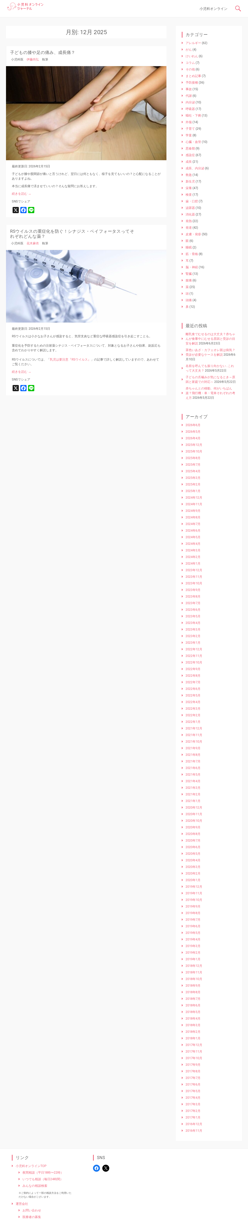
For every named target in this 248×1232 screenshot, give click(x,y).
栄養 (189, 188)
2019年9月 (193, 906)
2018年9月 (193, 985)
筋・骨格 (192, 254)
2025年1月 (193, 491)
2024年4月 (193, 544)
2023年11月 (194, 577)
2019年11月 (194, 893)
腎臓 (189, 274)
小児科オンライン (213, 9)
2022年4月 (193, 702)
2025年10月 (194, 451)
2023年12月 (194, 570)
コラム (190, 63)
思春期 (190, 148)
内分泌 (190, 102)
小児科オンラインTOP (31, 1166)
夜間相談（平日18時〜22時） (43, 1172)
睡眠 (189, 247)
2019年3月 (193, 946)
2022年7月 (193, 682)
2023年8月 (193, 596)
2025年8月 (193, 458)
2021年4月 (193, 781)
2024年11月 (194, 504)
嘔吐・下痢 (193, 115)
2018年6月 (193, 1005)
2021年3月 (193, 788)
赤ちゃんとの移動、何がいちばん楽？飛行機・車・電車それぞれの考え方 (210, 393)
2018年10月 (194, 979)
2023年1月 (193, 643)
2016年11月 (194, 1131)
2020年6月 (193, 847)
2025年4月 (193, 471)
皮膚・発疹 (193, 234)
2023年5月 (193, 616)
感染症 (190, 155)
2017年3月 (193, 1104)
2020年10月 (194, 821)
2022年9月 (193, 669)
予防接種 (192, 82)
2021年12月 (194, 728)
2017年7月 (193, 1078)
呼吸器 (190, 109)
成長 (189, 162)
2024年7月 (193, 524)
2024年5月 (193, 537)
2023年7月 (193, 603)
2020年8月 (193, 834)
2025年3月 (193, 478)
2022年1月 (193, 722)
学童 (189, 135)
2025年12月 (194, 445)
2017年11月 (194, 1051)
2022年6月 (193, 689)
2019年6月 (193, 926)
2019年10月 (194, 900)
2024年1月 (193, 563)
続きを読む (21, 194)
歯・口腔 (192, 201)
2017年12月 (194, 1045)
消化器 (190, 214)
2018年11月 (194, 972)
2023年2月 (193, 636)
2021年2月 (193, 794)
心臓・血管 (193, 142)
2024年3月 (193, 550)
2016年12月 (194, 1124)
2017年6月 (193, 1084)
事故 (189, 89)
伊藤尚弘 (33, 59)
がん (189, 49)
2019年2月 (193, 952)
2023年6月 (193, 610)
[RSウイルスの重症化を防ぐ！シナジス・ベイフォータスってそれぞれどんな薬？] (86, 286)
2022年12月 (194, 649)
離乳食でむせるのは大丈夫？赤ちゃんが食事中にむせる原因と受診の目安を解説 (210, 338)
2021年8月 (193, 755)
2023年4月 (193, 623)
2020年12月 (194, 807)
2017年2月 (193, 1111)
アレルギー (193, 43)
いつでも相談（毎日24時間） (42, 1179)
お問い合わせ (31, 1210)
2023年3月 (193, 629)
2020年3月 (193, 867)
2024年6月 (193, 530)
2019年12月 (194, 887)
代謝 (189, 96)
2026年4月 (193, 438)
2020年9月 (193, 827)
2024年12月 (194, 497)
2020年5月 (193, 854)
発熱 (189, 221)
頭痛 (189, 300)
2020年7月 (193, 840)
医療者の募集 (31, 1217)
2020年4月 (193, 860)
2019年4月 (193, 939)
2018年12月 (194, 966)
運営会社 (22, 1204)
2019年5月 (193, 933)
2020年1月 (193, 880)
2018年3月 (193, 1025)
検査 (189, 194)
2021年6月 (193, 768)
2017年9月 (193, 1065)
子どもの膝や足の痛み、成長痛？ (42, 52)
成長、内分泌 (195, 168)
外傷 (189, 122)
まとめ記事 (193, 76)
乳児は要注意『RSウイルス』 (70, 359)
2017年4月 (193, 1098)
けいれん (192, 56)
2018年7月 (193, 999)
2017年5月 (193, 1091)
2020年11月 (194, 814)
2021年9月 (193, 748)
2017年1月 (193, 1117)
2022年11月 (194, 656)
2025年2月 (193, 484)
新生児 (190, 181)
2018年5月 (193, 1012)
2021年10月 (194, 741)
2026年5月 (193, 431)
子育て (190, 129)
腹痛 (189, 280)
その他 (190, 69)
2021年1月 (193, 801)
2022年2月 (193, 715)
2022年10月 (194, 662)
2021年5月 (193, 774)
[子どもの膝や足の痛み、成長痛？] (86, 113)
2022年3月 (193, 708)
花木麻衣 (33, 243)
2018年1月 (193, 1038)
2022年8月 (193, 675)
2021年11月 (194, 735)
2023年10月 (194, 583)
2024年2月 (193, 557)
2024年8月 (193, 517)
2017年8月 (193, 1071)
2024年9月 (193, 511)
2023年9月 (193, 590)
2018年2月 (193, 1032)
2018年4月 (193, 1018)
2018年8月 (193, 992)
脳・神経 (192, 267)
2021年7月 (193, 761)
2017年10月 (194, 1058)
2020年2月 (193, 873)
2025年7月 (193, 464)
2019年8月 (193, 913)
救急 (189, 175)
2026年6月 (193, 425)
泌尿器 (190, 208)
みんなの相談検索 (34, 1186)
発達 (189, 227)
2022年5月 (193, 695)
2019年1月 (193, 959)
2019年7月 (193, 919)
